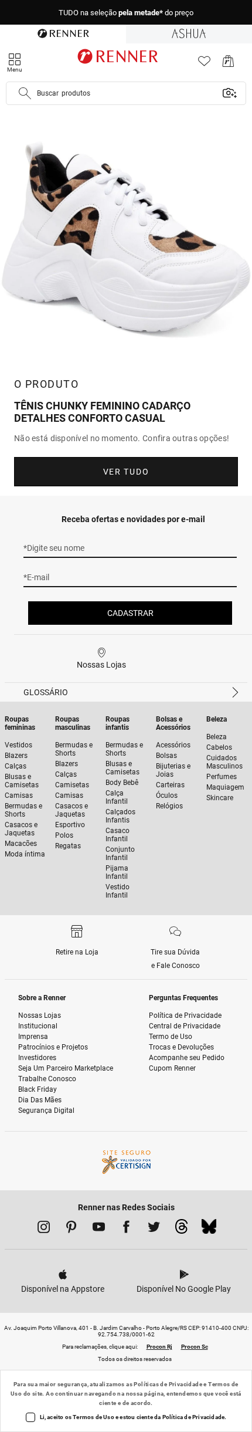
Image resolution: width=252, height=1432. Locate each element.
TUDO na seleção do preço (126, 12)
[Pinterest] (71, 1229)
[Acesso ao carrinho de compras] (228, 64)
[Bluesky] (209, 1230)
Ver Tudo (126, 471)
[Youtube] (98, 1229)
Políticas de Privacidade (168, 1384)
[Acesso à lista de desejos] (204, 64)
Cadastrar (130, 613)
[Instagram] (43, 1229)
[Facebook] (126, 1229)
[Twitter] (154, 1229)
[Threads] (181, 1230)
